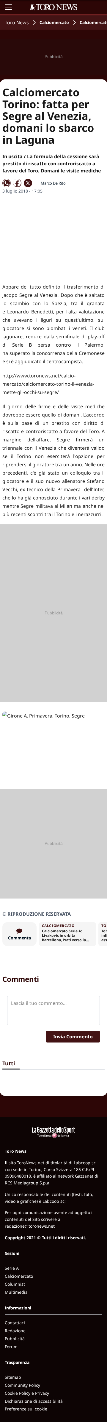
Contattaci (15, 1322)
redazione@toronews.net (30, 1226)
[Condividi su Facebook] (17, 183)
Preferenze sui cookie (26, 1409)
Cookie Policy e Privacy (27, 1393)
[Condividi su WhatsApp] (6, 183)
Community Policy (22, 1385)
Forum (11, 1346)
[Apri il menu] (8, 7)
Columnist (15, 1284)
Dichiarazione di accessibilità (34, 1401)
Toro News (17, 22)
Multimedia (16, 1292)
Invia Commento (73, 1036)
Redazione (15, 1330)
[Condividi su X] (28, 183)
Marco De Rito (53, 183)
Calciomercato (54, 22)
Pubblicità (15, 1338)
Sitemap (13, 1377)
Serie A (12, 1268)
